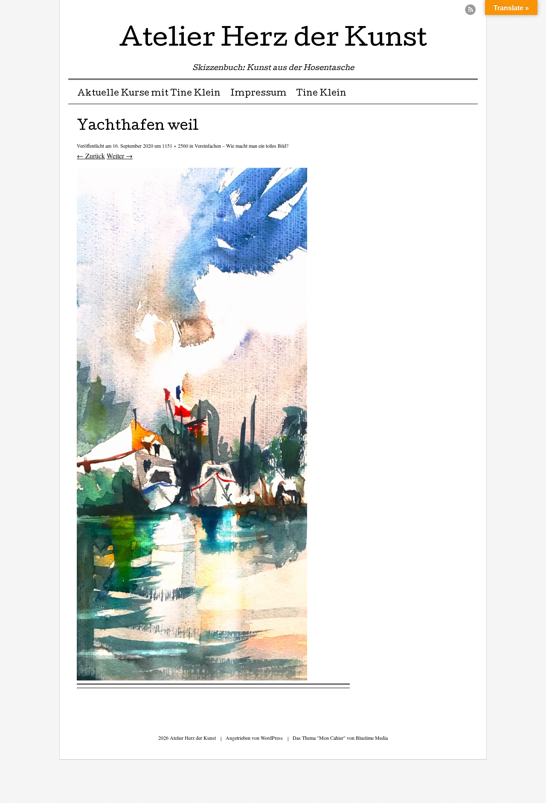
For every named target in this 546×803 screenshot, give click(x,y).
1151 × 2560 (175, 145)
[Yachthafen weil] (192, 677)
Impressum (258, 94)
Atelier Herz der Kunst (273, 40)
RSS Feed (470, 9)
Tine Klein (321, 94)
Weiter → (120, 155)
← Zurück (91, 155)
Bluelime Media (372, 737)
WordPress (272, 737)
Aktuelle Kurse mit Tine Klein (149, 94)
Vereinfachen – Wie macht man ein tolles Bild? (241, 145)
